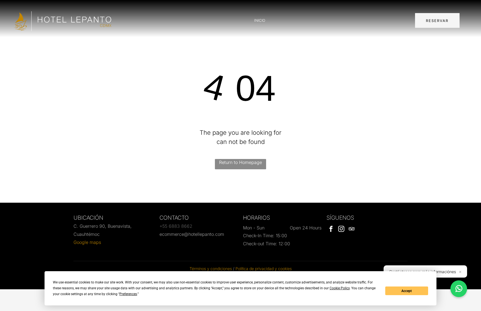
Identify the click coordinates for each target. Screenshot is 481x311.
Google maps (87, 242)
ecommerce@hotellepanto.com (191, 234)
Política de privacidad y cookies (263, 268)
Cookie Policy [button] (340, 288)
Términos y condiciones (211, 268)
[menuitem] (260, 20)
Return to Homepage (240, 162)
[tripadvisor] (351, 229)
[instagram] (341, 229)
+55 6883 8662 (175, 226)
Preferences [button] (128, 294)
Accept (406, 291)
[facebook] (331, 229)
